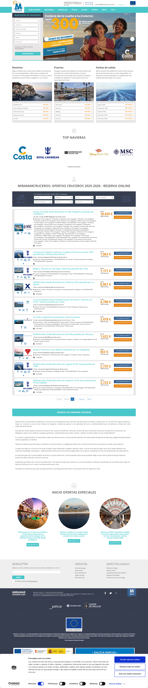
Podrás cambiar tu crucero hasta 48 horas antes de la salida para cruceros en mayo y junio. (74, 534)
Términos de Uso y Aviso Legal (116, 578)
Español (121, 5)
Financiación (79, 570)
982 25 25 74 (89, 2)
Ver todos (128, 105)
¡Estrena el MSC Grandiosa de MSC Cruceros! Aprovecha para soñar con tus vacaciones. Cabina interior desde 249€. (115, 535)
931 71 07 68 (89, 4)
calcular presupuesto (123, 217)
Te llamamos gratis (123, 213)
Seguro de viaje (79, 575)
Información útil (80, 578)
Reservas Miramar (80, 573)
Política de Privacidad (113, 575)
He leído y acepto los (26, 581)
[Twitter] (110, 593)
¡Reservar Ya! (33, 545)
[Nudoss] (116, 593)
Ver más (45, 105)
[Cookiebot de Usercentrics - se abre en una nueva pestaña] (14, 683)
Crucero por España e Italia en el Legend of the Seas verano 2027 (63, 253)
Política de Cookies (112, 568)
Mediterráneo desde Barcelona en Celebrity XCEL (63, 283)
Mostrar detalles (115, 684)
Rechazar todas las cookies (130, 667)
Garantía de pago (80, 568)
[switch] (62, 683)
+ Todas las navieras (73, 167)
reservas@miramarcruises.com (104, 4)
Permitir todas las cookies (130, 659)
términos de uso (32, 581)
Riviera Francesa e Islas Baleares (61, 349)
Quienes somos (111, 570)
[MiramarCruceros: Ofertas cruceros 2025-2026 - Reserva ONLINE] (18, 6)
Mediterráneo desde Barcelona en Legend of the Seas (64, 365)
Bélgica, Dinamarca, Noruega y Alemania (60, 268)
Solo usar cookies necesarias (130, 674)
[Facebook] (105, 593)
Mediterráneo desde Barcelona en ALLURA (63, 334)
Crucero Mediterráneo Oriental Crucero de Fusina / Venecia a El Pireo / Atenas (62, 300)
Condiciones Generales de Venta (116, 573)
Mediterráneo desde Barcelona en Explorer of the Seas (64, 381)
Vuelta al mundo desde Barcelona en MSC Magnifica (63, 212)
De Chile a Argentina (56, 317)
